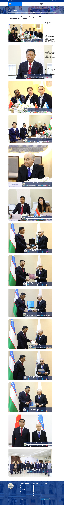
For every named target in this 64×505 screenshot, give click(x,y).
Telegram (23, 485)
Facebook (23, 491)
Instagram (23, 489)
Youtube (23, 487)
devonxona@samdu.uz (38, 495)
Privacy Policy (53, 501)
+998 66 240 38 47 (37, 491)
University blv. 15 (37, 486)
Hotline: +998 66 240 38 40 (39, 487)
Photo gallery (14, 12)
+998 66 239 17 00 (37, 489)
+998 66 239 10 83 (37, 493)
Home (10, 12)
